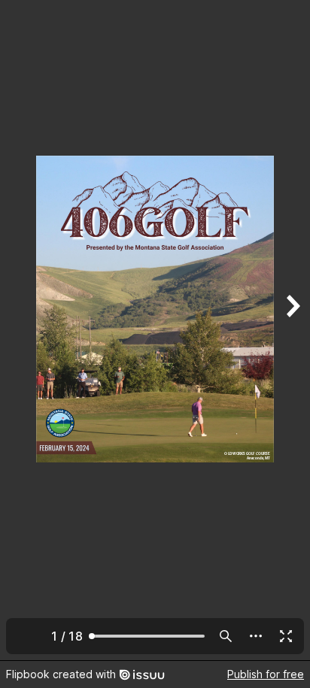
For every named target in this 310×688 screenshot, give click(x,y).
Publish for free (265, 674)
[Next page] (292, 330)
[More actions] (256, 636)
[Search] (226, 636)
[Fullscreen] (286, 636)
